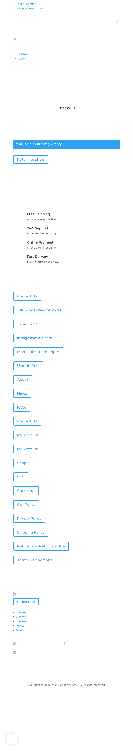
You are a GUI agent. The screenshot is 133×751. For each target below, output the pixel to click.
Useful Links (28, 366)
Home (23, 54)
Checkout (26, 491)
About (22, 379)
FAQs (22, 407)
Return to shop (30, 159)
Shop (21, 463)
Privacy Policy (29, 518)
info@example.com (30, 8)
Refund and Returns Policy (41, 546)
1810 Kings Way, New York (39, 310)
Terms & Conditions (34, 560)
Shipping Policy (31, 532)
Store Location (26, 4)
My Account (28, 435)
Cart (22, 59)
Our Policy (26, 504)
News (22, 393)
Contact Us (27, 296)
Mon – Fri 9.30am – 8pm (38, 352)
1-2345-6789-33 (30, 324)
